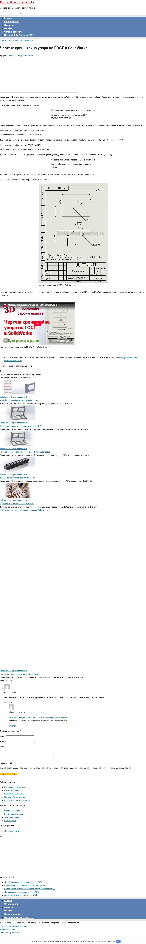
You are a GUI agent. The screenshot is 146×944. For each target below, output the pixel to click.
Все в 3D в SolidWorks (17, 2)
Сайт (2, 747)
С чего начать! (11, 21)
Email (3, 741)
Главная (8, 18)
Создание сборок (12, 790)
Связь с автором (13, 32)
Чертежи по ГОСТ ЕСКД (14, 794)
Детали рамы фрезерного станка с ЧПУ (17, 478)
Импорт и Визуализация (14, 797)
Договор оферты (7, 929)
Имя (2, 736)
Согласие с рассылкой (10, 932)
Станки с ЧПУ (10, 820)
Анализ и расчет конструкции (17, 800)
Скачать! (8, 25)
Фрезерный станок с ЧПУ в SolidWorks (17, 503)
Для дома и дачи (11, 817)
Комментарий (6, 763)
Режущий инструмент (14, 814)
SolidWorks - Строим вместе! (20, 55)
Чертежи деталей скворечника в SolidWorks (19, 674)
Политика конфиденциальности (14, 926)
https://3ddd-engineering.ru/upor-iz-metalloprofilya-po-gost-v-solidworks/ (40, 717)
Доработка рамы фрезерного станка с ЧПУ (19, 400)
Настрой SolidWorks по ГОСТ (19, 35)
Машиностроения (12, 811)
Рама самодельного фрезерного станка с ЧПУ (20, 426)
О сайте (8, 28)
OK (118, 941)
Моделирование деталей (15, 787)
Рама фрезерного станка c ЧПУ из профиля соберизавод (25, 452)
